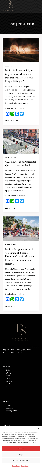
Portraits (8, 376)
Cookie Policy (16, 466)
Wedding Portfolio (12, 411)
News (13, 66)
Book (7, 386)
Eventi (7, 66)
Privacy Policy (25, 466)
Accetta (21, 449)
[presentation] (21, 50)
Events (8, 378)
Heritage (8, 370)
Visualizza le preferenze (21, 461)
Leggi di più (11, 120)
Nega (21, 455)
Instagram (9, 405)
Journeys (9, 381)
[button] (39, 428)
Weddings (9, 373)
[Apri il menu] (37, 6)
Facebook (9, 408)
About (8, 384)
